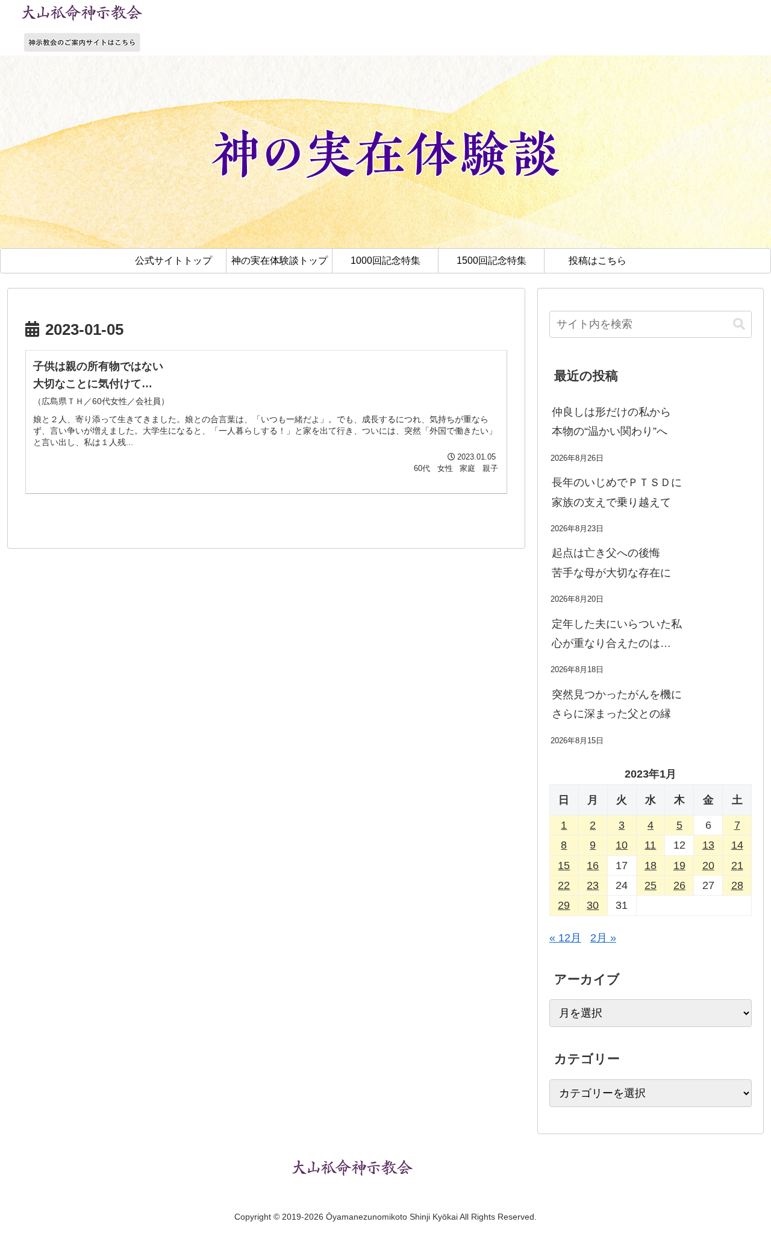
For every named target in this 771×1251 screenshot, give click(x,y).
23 (593, 885)
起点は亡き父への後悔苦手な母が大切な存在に (611, 562)
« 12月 (565, 938)
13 (708, 845)
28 (737, 885)
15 (564, 865)
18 (651, 865)
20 (708, 865)
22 (564, 885)
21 (737, 865)
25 (651, 885)
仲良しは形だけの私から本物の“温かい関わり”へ (611, 421)
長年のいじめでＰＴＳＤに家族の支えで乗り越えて (617, 492)
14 (737, 845)
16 (593, 865)
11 (650, 845)
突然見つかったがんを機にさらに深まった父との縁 (617, 704)
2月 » (603, 938)
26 (679, 885)
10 (622, 845)
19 (679, 865)
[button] (739, 324)
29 (564, 905)
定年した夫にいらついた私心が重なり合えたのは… (617, 633)
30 (593, 905)
